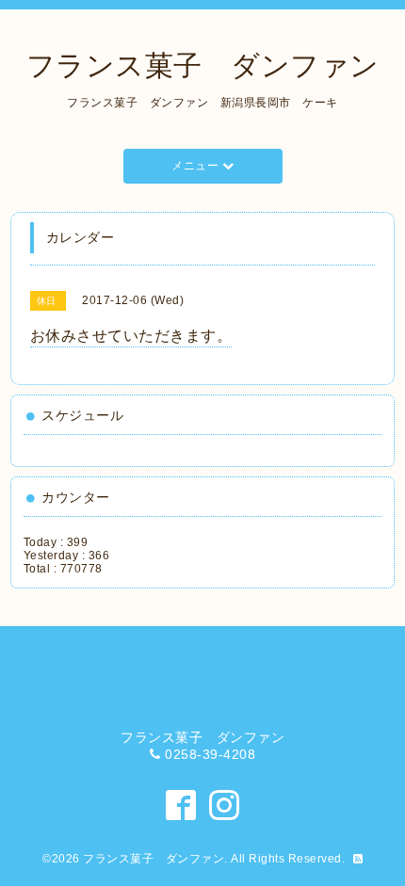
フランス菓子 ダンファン (203, 65)
